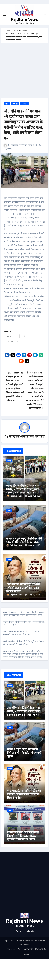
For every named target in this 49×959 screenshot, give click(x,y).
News (26, 954)
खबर (6, 104)
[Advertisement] (24, 71)
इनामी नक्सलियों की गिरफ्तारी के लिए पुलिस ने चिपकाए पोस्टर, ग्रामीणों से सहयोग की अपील (23, 643)
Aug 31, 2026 (34, 496)
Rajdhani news (17, 496)
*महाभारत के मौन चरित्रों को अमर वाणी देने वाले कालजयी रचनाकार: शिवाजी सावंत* (23, 588)
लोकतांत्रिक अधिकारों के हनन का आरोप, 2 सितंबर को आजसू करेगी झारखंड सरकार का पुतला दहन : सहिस (23, 490)
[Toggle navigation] (5, 14)
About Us (11, 949)
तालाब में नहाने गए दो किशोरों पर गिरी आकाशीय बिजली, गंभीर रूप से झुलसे (24, 540)
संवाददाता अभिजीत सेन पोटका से (22, 145)
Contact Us (40, 949)
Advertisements (25, 949)
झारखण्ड (24, 104)
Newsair (39, 940)
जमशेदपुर (15, 104)
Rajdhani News (24, 19)
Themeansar (24, 944)
